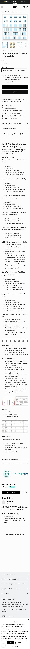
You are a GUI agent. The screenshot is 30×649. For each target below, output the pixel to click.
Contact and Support (11, 588)
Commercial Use (20, 70)
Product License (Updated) (11, 123)
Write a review (11, 492)
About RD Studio (8, 574)
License (4, 67)
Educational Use (7, 70)
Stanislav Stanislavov (10, 50)
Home (3, 11)
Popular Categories (10, 579)
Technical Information (10, 459)
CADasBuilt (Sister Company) (14, 584)
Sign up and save (9, 599)
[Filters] (22, 492)
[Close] (28, 619)
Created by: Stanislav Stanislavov (14, 464)
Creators (6, 593)
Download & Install (9, 128)
